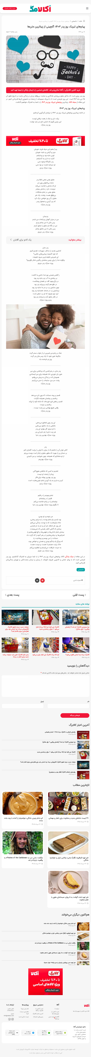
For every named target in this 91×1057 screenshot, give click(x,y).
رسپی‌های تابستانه (38, 1017)
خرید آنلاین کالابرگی (72, 90)
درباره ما (57, 1009)
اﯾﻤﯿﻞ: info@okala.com (9, 1015)
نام (88, 701)
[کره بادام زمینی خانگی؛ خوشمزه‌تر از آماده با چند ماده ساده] (23, 803)
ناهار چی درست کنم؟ (24, 1013)
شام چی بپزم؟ (25, 1009)
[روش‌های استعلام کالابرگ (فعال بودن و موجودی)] (83, 775)
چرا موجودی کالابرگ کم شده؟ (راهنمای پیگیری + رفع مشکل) (77, 628)
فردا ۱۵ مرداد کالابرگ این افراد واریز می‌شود (45, 654)
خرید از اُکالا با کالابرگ (9, 8)
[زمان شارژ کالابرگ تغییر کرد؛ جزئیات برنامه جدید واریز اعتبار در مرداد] (15, 645)
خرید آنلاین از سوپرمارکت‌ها (55, 1013)
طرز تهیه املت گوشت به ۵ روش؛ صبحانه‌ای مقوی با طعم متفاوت (57, 953)
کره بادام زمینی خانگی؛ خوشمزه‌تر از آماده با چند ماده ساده (59, 923)
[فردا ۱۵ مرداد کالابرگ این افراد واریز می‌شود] (45, 645)
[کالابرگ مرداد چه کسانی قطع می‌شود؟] (75, 645)
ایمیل (42, 701)
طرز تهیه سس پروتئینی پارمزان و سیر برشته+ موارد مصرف (59, 963)
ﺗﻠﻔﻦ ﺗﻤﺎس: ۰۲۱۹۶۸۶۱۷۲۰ (10, 1010)
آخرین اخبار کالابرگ (38, 1014)
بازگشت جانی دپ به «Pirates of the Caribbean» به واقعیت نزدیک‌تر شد (55, 943)
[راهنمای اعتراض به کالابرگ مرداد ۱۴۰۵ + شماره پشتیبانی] (83, 735)
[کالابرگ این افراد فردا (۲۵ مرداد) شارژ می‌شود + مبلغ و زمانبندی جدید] (45, 617)
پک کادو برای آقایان (22, 240)
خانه (80, 21)
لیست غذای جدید (24, 1017)
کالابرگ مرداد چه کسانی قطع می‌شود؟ (77, 654)
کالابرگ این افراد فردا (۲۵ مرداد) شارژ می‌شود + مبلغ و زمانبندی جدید (47, 628)
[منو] (87, 9)
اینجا (20, 90)
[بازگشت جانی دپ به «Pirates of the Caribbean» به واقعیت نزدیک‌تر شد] (23, 842)
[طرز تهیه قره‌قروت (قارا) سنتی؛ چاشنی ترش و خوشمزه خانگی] (68, 842)
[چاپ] (37, 580)
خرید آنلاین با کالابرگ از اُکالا (39, 1010)
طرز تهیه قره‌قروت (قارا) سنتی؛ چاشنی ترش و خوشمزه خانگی (58, 933)
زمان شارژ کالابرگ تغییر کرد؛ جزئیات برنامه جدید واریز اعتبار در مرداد (16, 655)
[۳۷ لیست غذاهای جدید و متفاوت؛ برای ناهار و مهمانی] (68, 803)
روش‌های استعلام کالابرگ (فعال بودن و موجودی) (62, 772)
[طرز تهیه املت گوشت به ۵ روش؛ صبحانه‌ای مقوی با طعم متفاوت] (68, 882)
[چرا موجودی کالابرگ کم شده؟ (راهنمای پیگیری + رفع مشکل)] (75, 617)
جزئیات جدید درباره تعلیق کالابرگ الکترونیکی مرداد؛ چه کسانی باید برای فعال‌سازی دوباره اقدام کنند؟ (17, 629)
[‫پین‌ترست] (42, 580)
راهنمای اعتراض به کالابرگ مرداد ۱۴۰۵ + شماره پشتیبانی (60, 732)
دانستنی (74, 21)
